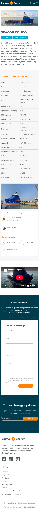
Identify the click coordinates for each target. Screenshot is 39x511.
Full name (9, 330)
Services (5, 481)
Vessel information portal (11, 491)
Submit (25, 386)
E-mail (7, 338)
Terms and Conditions (12, 507)
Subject (8, 355)
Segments (6, 475)
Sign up (30, 419)
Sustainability (7, 484)
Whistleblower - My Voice (11, 494)
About (4, 488)
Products (5, 478)
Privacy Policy (29, 507)
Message (8, 363)
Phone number (10, 347)
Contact (5, 472)
